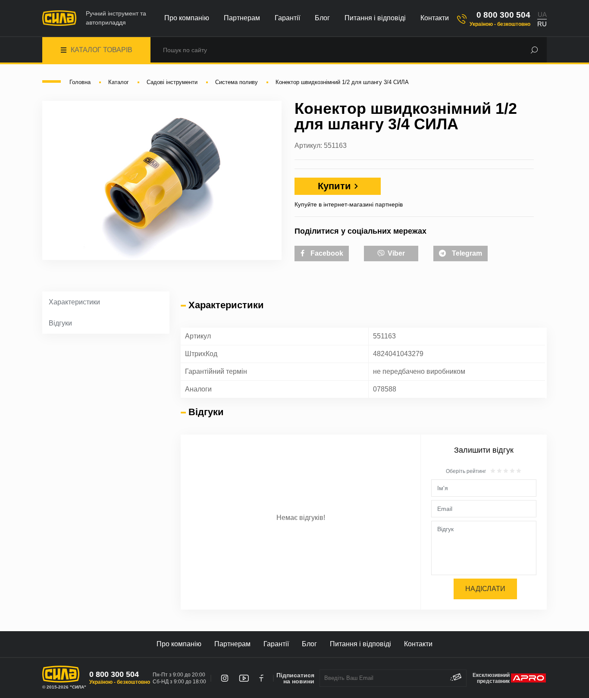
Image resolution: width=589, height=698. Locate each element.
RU (542, 24)
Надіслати (485, 588)
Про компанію (186, 18)
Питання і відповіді (375, 18)
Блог (322, 18)
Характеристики (74, 302)
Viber (395, 253)
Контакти (434, 18)
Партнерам (242, 18)
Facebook (326, 253)
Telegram (466, 253)
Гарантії (287, 18)
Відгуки (60, 323)
